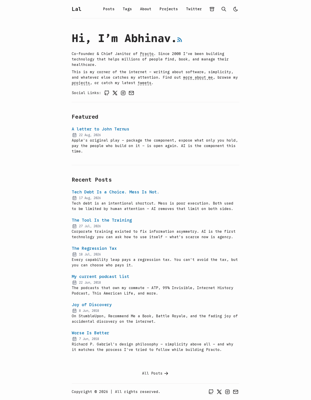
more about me (198, 77)
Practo (147, 54)
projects (81, 83)
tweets (144, 83)
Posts (109, 9)
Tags (127, 9)
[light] (235, 9)
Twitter (194, 9)
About (145, 9)
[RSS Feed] (179, 40)
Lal (76, 9)
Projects (169, 9)
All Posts (152, 373)
